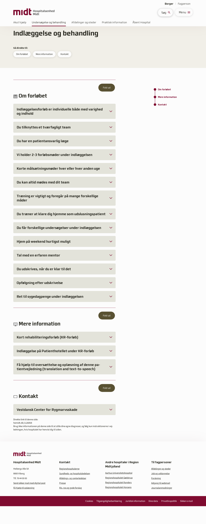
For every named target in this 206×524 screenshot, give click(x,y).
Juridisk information (135, 501)
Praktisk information (114, 22)
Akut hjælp (19, 22)
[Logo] (34, 12)
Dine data (153, 501)
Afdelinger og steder (83, 22)
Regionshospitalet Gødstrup (119, 478)
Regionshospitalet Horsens (118, 487)
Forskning (156, 478)
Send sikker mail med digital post (29, 483)
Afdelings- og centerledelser (72, 478)
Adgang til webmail (160, 483)
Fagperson (184, 3)
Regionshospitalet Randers (118, 482)
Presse (62, 483)
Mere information (44, 54)
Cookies (89, 501)
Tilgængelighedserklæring (109, 501)
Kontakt (65, 54)
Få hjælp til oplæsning (23, 488)
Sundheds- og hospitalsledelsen (74, 473)
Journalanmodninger (161, 488)
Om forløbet (22, 54)
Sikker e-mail (186, 501)
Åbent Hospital (141, 22)
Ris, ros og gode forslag (70, 488)
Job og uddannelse (160, 473)
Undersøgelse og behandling (49, 22)
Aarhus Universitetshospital (118, 473)
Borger (169, 3)
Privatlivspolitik (169, 501)
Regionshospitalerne (69, 469)
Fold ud (106, 87)
